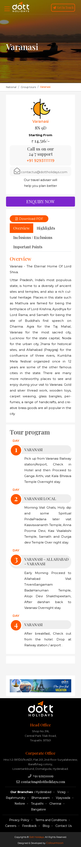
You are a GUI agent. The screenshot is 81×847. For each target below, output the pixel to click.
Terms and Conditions (51, 820)
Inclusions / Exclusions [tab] (32, 237)
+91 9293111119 (42, 776)
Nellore (20, 803)
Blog (46, 826)
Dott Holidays (36, 837)
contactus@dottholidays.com (44, 172)
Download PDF (30, 219)
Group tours (28, 87)
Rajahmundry (15, 798)
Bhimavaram (40, 798)
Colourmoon (54, 843)
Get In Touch (65, 8)
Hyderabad (43, 792)
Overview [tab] (21, 228)
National (11, 87)
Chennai (55, 803)
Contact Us (63, 826)
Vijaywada (63, 798)
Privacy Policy (19, 820)
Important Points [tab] (27, 246)
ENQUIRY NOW (40, 201)
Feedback (29, 826)
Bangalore (38, 809)
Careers (10, 826)
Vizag (61, 792)
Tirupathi (37, 803)
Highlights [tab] (46, 228)
